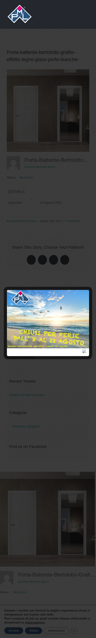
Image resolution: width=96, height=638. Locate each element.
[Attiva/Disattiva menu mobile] (87, 13)
